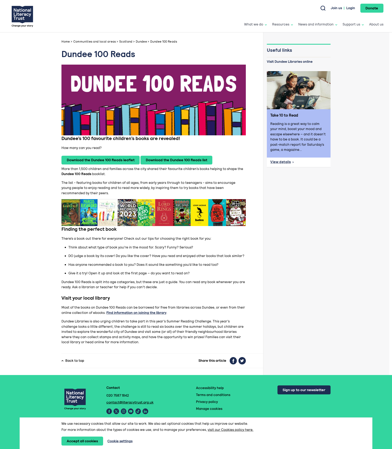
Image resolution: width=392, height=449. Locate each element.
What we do (253, 24)
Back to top (74, 360)
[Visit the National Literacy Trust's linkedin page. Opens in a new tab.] (145, 411)
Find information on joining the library (136, 312)
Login (350, 8)
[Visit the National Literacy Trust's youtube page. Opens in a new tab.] (131, 411)
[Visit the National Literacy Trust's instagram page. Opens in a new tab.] (123, 411)
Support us (351, 24)
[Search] (323, 8)
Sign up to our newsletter (304, 389)
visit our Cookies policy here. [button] (230, 429)
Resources (280, 24)
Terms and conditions (213, 395)
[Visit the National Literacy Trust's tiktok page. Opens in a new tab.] (138, 411)
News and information (316, 24)
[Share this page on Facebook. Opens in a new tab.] (233, 360)
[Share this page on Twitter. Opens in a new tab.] (242, 360)
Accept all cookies (82, 441)
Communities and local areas (94, 41)
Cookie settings (120, 441)
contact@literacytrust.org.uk (130, 402)
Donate (371, 8)
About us (376, 24)
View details (289, 163)
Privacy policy (207, 401)
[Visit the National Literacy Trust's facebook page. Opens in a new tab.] (109, 411)
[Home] (22, 16)
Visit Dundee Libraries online (290, 61)
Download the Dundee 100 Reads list (176, 160)
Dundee (141, 41)
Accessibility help (210, 388)
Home (65, 41)
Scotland (126, 41)
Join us (336, 8)
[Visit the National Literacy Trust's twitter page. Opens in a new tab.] (116, 411)
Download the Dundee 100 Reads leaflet (101, 160)
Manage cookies (209, 408)
